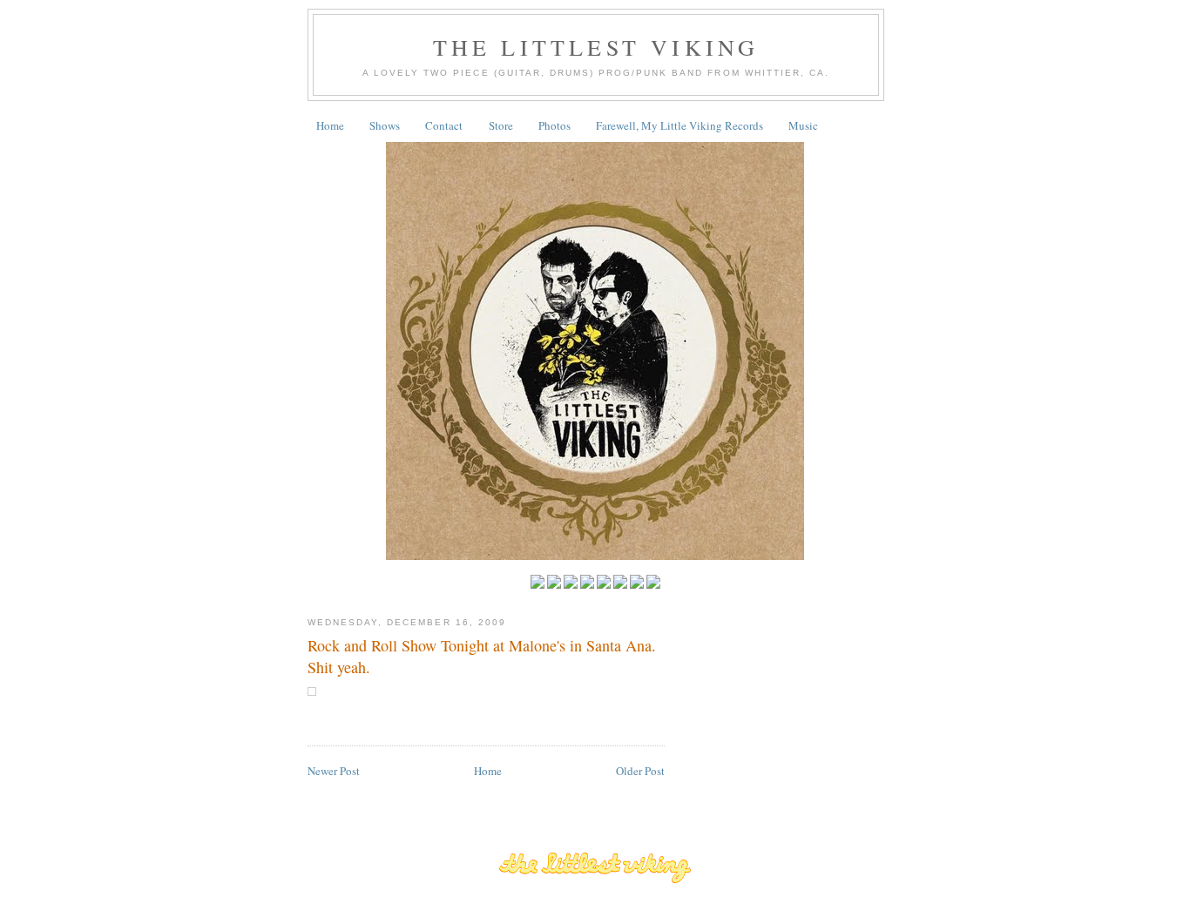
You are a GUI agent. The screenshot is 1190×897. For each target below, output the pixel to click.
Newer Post (334, 771)
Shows (384, 125)
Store (501, 125)
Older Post (640, 771)
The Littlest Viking (596, 47)
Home (330, 125)
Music (803, 125)
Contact (444, 125)
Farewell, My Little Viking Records (679, 125)
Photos (554, 125)
